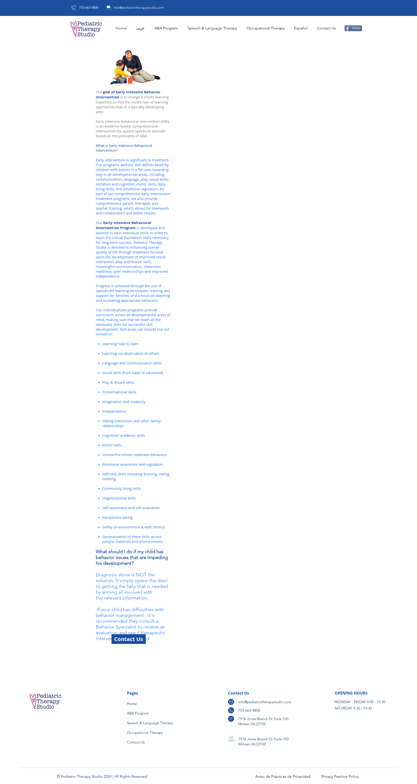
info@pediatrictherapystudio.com (139, 7)
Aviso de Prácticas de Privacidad (282, 776)
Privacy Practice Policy (340, 776)
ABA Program (138, 713)
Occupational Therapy (145, 732)
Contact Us (136, 742)
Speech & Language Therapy (150, 723)
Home (132, 703)
